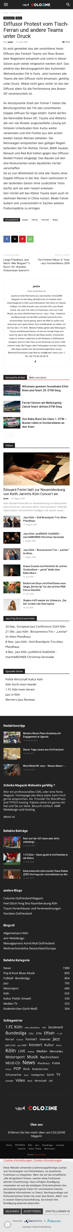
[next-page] (11, 435)
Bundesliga (15, 1033)
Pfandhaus (44, 1063)
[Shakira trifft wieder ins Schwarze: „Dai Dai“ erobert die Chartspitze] (11, 604)
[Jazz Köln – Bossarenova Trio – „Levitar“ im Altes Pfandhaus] (11, 554)
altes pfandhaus (32, 1027)
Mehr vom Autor (38, 377)
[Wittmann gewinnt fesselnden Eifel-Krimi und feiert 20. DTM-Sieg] (11, 390)
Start (5, 12)
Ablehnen (12, 1211)
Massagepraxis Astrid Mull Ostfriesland (28, 943)
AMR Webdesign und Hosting (31, 807)
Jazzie (10, 42)
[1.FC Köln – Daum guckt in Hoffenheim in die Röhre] (11, 859)
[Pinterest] (22, 239)
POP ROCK (20, 1145)
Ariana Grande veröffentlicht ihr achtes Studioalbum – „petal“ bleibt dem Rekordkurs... (45, 569)
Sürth (50, 1075)
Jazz (56, 1039)
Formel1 (45, 219)
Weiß (30, 1080)
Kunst (58, 1045)
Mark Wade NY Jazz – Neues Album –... (44, 765)
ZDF (51, 1080)
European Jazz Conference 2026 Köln (41, 626)
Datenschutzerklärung (42, 1227)
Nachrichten (49, 1057)
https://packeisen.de (37, 291)
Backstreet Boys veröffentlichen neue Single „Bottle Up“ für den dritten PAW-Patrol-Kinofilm (44, 586)
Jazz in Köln (12, 694)
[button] (5, 4)
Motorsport (16, 12)
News (18, 18)
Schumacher (13, 1075)
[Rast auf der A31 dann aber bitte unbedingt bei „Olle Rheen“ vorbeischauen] (11, 842)
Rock (26, 1069)
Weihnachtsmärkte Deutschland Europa (29, 948)
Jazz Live (10, 1045)
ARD (44, 1027)
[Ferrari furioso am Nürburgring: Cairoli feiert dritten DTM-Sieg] (11, 406)
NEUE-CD (12, 1063)
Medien (41, 1051)
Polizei (8, 1069)
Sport (26, 1075)
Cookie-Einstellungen (17, 1160)
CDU (31, 1033)
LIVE (21, 1051)
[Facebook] (6, 239)
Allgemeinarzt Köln (15, 933)
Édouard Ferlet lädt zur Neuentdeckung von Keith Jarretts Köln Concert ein (34, 492)
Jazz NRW (22, 1045)
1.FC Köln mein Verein (20, 689)
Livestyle (60, 1145)
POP (17, 1068)
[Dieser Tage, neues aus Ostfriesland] (11, 754)
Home (9, 1145)
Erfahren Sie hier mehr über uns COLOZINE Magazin (36, 1134)
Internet (45, 1039)
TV (58, 1074)
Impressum (26, 1227)
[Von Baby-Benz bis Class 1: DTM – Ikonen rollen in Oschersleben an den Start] (11, 423)
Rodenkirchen (40, 1069)
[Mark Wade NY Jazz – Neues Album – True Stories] (11, 770)
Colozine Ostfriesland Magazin (23, 898)
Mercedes (56, 1051)
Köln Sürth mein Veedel (20, 684)
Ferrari (35, 219)
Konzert (35, 1045)
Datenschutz (40, 1154)
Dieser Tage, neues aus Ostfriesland (43, 749)
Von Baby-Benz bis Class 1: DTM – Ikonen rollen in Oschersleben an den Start (44, 422)
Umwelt (9, 1080)
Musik (32, 1057)
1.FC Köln (13, 1027)
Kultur (49, 1045)
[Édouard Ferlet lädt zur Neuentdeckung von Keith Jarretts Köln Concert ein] (36, 468)
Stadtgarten (37, 1074)
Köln (10, 1050)
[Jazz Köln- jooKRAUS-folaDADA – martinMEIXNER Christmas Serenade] (11, 538)
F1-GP (59, 1033)
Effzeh (49, 1033)
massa (31, 1051)
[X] (14, 239)
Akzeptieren (32, 1211)
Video (20, 1080)
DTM (39, 1033)
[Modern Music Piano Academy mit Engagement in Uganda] (11, 737)
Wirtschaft (41, 1080)
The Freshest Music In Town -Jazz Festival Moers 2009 (54, 261)
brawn (25, 219)
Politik (56, 1063)
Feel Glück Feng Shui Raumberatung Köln (30, 903)
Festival (19, 1039)
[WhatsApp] (30, 239)
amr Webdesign (13, 938)
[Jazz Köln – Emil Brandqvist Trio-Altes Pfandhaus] (11, 521)
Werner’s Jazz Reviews (20, 700)
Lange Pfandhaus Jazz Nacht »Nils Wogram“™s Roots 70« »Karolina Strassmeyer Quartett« (16, 265)
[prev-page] (5, 435)
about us (9, 817)
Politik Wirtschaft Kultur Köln (24, 679)
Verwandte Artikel (15, 377)
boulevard (55, 1027)
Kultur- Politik (35, 1148)
